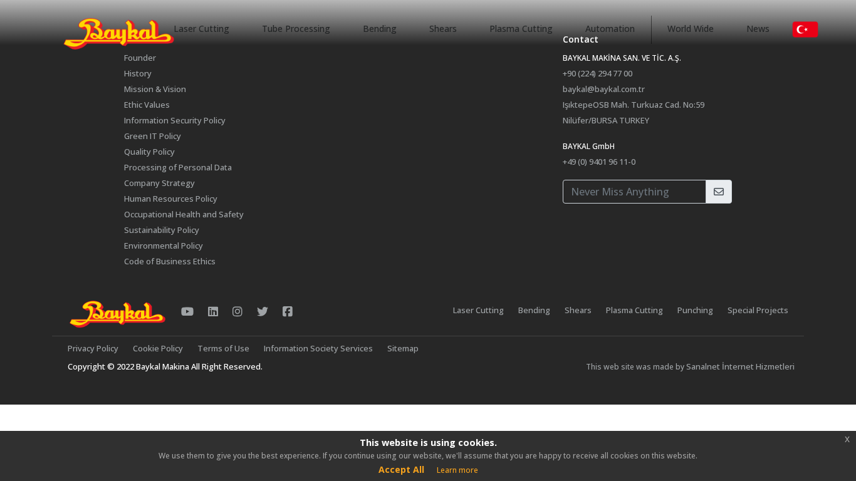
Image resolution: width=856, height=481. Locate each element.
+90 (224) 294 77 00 (597, 73)
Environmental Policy (163, 245)
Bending (380, 28)
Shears (443, 28)
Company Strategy (159, 183)
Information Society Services (318, 348)
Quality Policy (149, 151)
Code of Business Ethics (170, 261)
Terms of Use (223, 348)
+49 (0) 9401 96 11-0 (599, 161)
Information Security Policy (175, 120)
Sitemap (403, 348)
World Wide (690, 28)
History (138, 73)
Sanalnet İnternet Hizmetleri (740, 366)
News (758, 28)
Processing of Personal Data (178, 167)
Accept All (401, 469)
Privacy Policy (93, 348)
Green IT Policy (152, 136)
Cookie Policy (158, 348)
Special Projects (758, 310)
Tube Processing (296, 28)
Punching (695, 310)
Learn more (457, 470)
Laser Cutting (201, 28)
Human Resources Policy (170, 198)
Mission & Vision (155, 89)
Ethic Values (147, 104)
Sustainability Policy (161, 229)
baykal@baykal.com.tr (604, 89)
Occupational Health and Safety (184, 214)
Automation (610, 28)
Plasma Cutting (521, 28)
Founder (140, 57)
